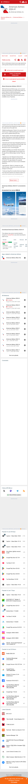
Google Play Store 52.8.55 (12, 574)
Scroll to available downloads (15, 74)
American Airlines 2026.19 (13, 339)
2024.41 (6, 242)
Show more (13, 180)
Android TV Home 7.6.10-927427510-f (12, 675)
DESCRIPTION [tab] (13, 55)
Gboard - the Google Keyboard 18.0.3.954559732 (14, 643)
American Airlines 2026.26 (13, 298)
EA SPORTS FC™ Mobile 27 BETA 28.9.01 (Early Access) (13, 600)
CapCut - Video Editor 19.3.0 (13, 584)
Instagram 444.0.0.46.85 (12, 632)
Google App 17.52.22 (11, 692)
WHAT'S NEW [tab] (5, 55)
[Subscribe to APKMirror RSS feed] (24, 491)
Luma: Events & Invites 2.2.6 (13, 751)
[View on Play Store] (19, 60)
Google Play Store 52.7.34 (12, 557)
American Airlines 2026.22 (13, 323)
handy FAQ (10, 234)
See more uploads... (14, 355)
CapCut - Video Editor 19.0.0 (13, 546)
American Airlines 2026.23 (13, 317)
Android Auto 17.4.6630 (12, 622)
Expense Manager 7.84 (12, 735)
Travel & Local (6, 60)
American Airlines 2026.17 (13, 350)
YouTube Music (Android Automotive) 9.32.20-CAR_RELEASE (12, 686)
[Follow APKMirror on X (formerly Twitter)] (4, 491)
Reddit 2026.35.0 (10, 653)
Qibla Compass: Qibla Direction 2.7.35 (15, 757)
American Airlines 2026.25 (13, 305)
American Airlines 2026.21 (13, 328)
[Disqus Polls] (14, 382)
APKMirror (6, 2)
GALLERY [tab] (20, 55)
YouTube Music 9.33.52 (12, 579)
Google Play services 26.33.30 (14, 627)
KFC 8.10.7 (9, 713)
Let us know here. (17, 775)
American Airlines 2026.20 (13, 333)
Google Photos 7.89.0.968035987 (10, 669)
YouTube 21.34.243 (11, 616)
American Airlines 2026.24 (13, 312)
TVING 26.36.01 (10, 724)
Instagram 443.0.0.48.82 (12, 638)
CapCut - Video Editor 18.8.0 (13, 536)
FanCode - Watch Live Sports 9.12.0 (15, 730)
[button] (15, 60)
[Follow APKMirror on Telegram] (17, 491)
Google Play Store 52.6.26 (12, 568)
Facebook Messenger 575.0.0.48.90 (11, 659)
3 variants (10, 300)
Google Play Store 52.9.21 (12, 605)
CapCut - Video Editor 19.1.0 (13, 541)
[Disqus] (14, 423)
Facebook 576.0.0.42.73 (12, 680)
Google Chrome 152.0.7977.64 (14, 664)
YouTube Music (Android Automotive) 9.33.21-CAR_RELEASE (12, 697)
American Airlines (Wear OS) (13, 257)
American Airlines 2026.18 (13, 344)
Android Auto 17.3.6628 (12, 611)
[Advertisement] (14, 38)
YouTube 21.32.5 (10, 563)
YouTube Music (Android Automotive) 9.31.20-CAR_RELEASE (12, 703)
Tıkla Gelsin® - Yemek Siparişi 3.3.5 (15, 719)
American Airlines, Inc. (17, 12)
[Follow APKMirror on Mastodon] (11, 491)
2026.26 (18, 190)
